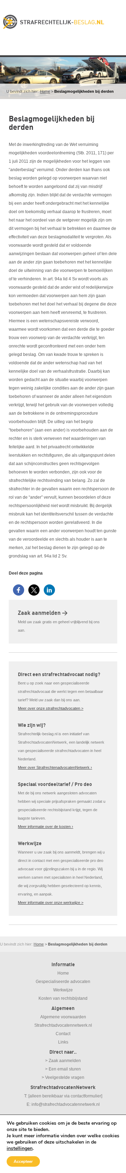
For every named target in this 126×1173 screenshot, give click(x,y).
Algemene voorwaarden (63, 1016)
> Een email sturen (63, 1069)
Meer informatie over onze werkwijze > (50, 902)
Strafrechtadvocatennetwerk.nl (63, 1025)
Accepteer (23, 1161)
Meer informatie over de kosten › (45, 826)
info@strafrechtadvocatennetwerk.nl (65, 1104)
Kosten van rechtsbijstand (63, 998)
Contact (63, 1033)
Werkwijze (63, 990)
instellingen (20, 1148)
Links (63, 1042)
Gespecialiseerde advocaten (63, 981)
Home (45, 91)
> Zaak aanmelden (63, 1060)
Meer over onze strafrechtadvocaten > (50, 708)
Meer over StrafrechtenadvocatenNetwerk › (55, 767)
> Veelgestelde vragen (63, 1077)
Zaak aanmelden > (43, 613)
